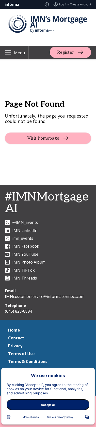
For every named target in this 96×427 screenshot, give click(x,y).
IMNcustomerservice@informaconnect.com (44, 296)
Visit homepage (43, 138)
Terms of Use (21, 353)
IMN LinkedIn (24, 230)
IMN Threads (24, 278)
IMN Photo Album (29, 262)
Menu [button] (19, 52)
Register (65, 52)
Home (14, 330)
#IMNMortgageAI (47, 203)
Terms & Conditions (27, 361)
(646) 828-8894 (18, 311)
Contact (16, 338)
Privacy (15, 345)
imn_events (22, 238)
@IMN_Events (25, 222)
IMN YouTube (25, 254)
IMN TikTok (23, 270)
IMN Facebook (25, 246)
